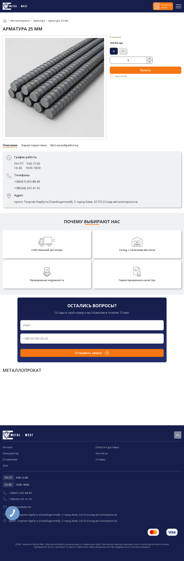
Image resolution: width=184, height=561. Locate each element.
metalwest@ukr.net (20, 507)
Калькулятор (11, 453)
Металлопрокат (20, 20)
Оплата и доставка (107, 447)
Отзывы (100, 459)
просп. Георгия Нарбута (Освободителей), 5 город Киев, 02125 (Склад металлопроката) (76, 202)
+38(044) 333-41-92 (27, 188)
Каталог (8, 447)
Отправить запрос (88, 353)
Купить (145, 70)
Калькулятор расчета (166, 6)
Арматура (39, 20)
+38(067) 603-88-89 (27, 182)
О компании (10, 459)
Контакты (102, 453)
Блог (5, 465)
